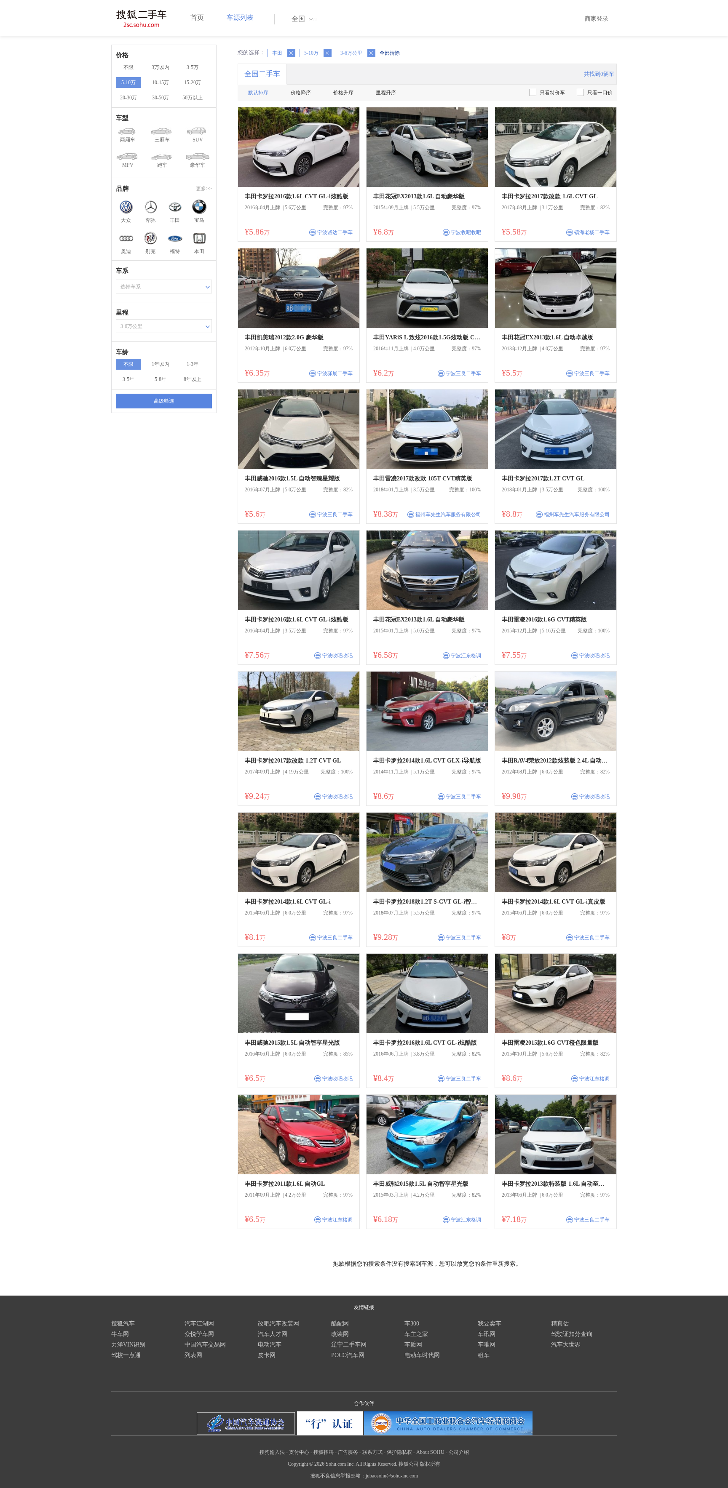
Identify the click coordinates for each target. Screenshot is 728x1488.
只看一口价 (600, 93)
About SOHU (430, 1452)
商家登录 (596, 19)
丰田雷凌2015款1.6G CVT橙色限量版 (550, 1043)
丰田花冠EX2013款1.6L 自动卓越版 (547, 337)
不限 (128, 67)
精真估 (560, 1323)
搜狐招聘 (323, 1452)
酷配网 (340, 1323)
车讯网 (486, 1334)
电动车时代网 (422, 1355)
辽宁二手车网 (349, 1344)
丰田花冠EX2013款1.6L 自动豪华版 (419, 196)
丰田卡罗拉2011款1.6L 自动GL (285, 1184)
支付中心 (299, 1452)
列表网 (193, 1355)
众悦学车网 (199, 1334)
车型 (122, 118)
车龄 (122, 352)
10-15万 (160, 82)
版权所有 (430, 1464)
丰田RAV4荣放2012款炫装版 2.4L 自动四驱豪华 (556, 760)
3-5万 (192, 67)
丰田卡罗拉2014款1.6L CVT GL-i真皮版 (553, 902)
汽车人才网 (272, 1334)
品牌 (122, 188)
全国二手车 (262, 74)
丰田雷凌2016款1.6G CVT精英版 (544, 619)
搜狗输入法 (272, 1452)
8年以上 (192, 379)
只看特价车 (552, 93)
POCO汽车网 (347, 1355)
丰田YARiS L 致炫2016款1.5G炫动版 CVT (427, 337)
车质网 (413, 1344)
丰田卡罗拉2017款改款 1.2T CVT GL (293, 760)
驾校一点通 (126, 1355)
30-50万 (160, 98)
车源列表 (240, 17)
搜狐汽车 (123, 1323)
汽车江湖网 (199, 1323)
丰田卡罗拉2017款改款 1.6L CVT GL (549, 196)
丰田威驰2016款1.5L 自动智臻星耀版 (292, 478)
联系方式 (372, 1452)
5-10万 (128, 82)
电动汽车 (269, 1344)
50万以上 (192, 98)
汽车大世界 (566, 1344)
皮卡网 (267, 1355)
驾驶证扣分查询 (571, 1334)
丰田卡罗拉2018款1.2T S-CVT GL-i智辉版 (427, 902)
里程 (122, 312)
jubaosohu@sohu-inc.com (392, 1476)
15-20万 (192, 82)
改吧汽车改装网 (278, 1323)
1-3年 (192, 364)
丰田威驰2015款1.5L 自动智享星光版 (292, 1043)
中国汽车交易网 (205, 1344)
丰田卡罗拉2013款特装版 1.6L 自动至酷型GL (556, 1184)
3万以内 (160, 67)
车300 (411, 1323)
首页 (197, 17)
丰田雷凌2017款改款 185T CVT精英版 (422, 478)
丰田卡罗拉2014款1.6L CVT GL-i (288, 902)
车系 (122, 270)
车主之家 (416, 1334)
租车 (484, 1355)
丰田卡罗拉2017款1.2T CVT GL (543, 478)
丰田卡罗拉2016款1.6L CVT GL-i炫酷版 (296, 196)
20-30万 (128, 98)
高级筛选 (164, 401)
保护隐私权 (399, 1452)
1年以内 (160, 364)
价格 (122, 55)
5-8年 (160, 379)
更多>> (204, 189)
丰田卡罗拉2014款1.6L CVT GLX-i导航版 (427, 760)
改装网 (340, 1334)
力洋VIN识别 (128, 1344)
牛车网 (120, 1334)
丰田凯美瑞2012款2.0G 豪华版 (284, 337)
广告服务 (348, 1452)
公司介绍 (459, 1452)
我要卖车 (489, 1323)
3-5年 (128, 379)
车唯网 (486, 1344)
